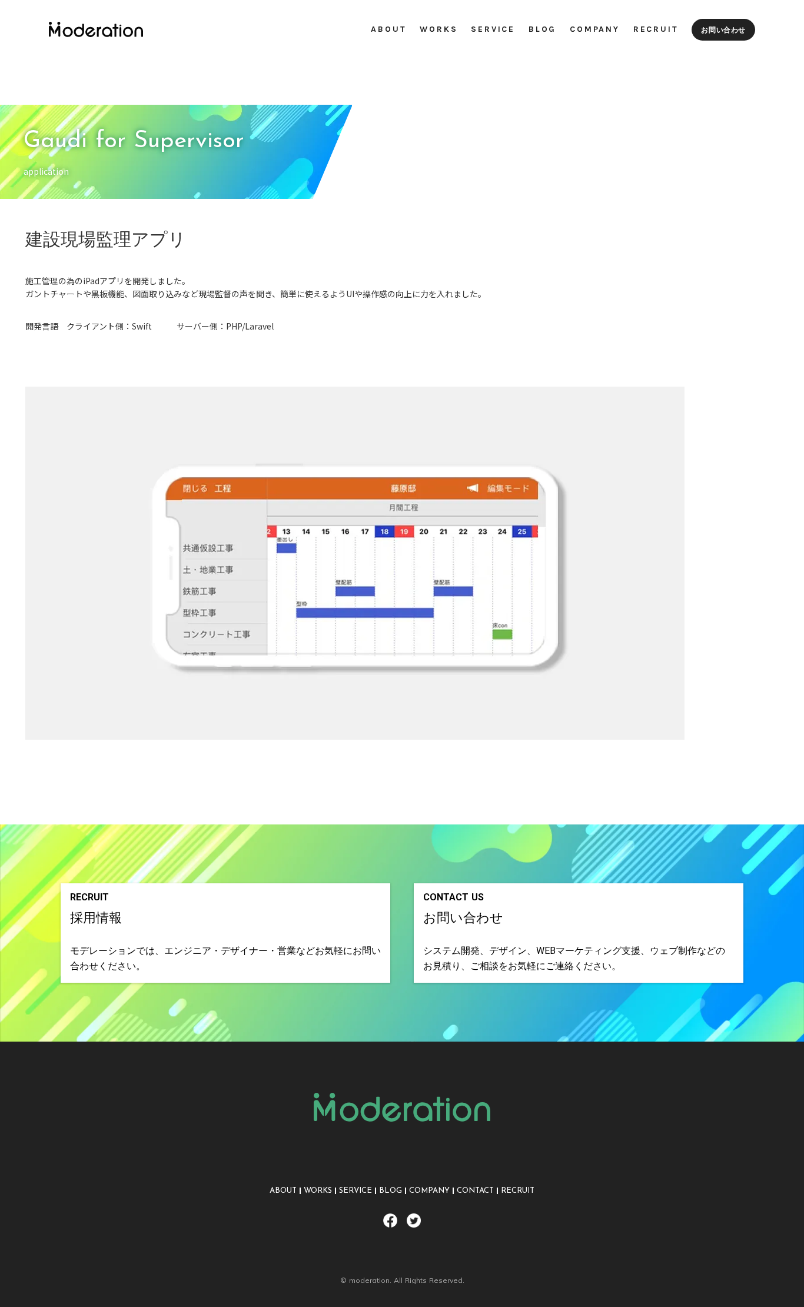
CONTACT (475, 1191)
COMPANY (429, 1191)
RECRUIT (517, 1191)
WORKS (318, 1191)
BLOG (390, 1191)
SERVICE (355, 1191)
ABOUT (283, 1191)
